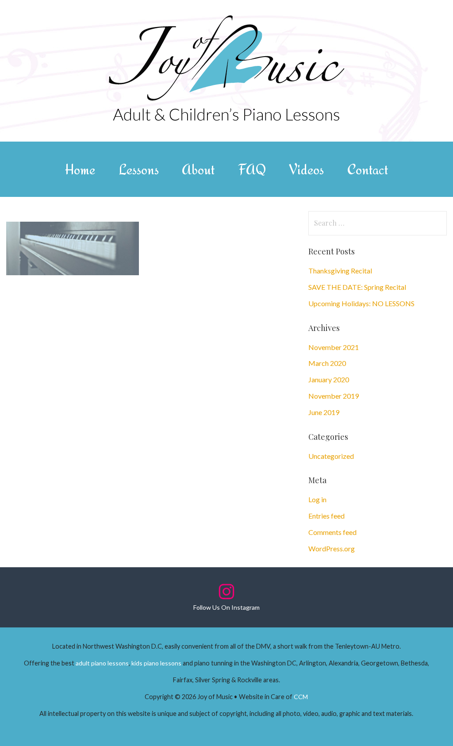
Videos (306, 169)
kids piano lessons (156, 663)
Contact (367, 169)
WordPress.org (331, 548)
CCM (301, 696)
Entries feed (326, 515)
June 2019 (323, 412)
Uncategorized (331, 456)
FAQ (252, 169)
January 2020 (328, 379)
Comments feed (332, 532)
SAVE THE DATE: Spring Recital (357, 287)
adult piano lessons (102, 663)
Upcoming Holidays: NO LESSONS (361, 303)
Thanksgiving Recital (340, 270)
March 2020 (327, 363)
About (198, 169)
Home (80, 169)
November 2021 (333, 347)
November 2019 (333, 396)
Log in (317, 499)
